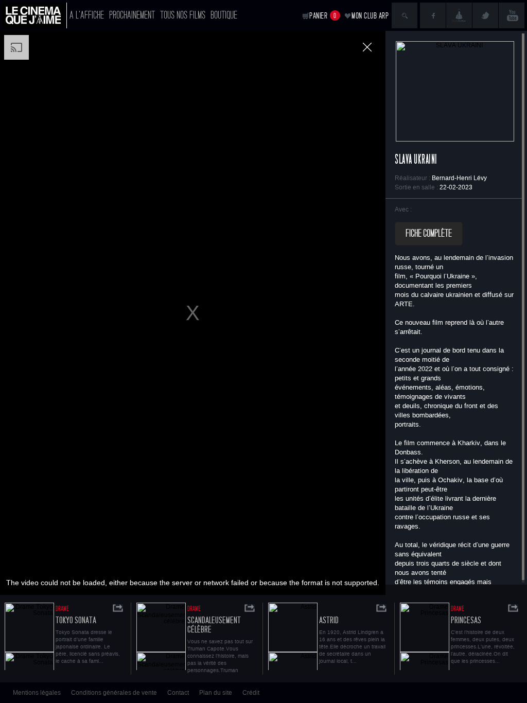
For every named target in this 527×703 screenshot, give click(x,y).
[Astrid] (293, 636)
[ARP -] (34, 15)
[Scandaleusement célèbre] (161, 636)
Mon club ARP (370, 16)
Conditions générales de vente (114, 692)
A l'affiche (86, 15)
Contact (178, 692)
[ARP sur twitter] (485, 15)
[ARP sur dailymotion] (459, 15)
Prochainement (132, 15)
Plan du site (215, 692)
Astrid (329, 620)
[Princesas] (424, 636)
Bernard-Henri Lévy (459, 178)
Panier (323, 16)
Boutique (223, 15)
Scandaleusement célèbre (214, 625)
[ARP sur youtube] (511, 15)
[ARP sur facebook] (433, 15)
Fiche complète (429, 233)
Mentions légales (37, 692)
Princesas (466, 620)
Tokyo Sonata (76, 620)
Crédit (250, 692)
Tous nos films (182, 15)
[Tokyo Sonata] (29, 636)
